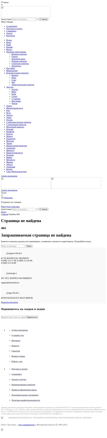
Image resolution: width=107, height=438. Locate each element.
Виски (9, 49)
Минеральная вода (14, 108)
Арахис (14, 89)
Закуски (9, 87)
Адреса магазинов (9, 176)
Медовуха (10, 160)
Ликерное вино (18, 59)
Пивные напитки (19, 61)
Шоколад (10, 150)
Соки (13, 80)
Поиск (29, 246)
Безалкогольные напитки (17, 73)
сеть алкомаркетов (26, 425)
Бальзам (9, 129)
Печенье (10, 155)
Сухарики (15, 99)
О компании (11, 26)
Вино (8, 42)
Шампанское (12, 71)
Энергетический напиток (22, 85)
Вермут (9, 136)
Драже (9, 143)
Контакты (10, 36)
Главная (4, 214)
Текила (9, 115)
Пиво (8, 45)
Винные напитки (19, 54)
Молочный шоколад (15, 127)
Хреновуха (16, 66)
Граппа (14, 56)
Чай (13, 82)
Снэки (14, 96)
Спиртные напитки (20, 63)
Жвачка (9, 162)
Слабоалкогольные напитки (18, 122)
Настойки (10, 68)
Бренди (9, 134)
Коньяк (9, 47)
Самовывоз (11, 31)
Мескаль (10, 141)
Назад (3, 212)
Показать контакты (9, 302)
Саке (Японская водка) (16, 171)
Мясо (13, 92)
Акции (9, 33)
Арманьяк (10, 167)
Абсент (9, 164)
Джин (8, 117)
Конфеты (10, 132)
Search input (6, 19)
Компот (14, 75)
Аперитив (10, 148)
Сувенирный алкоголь (16, 124)
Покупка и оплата (14, 29)
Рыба (13, 94)
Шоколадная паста (14, 153)
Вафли (9, 157)
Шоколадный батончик (16, 146)
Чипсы (14, 103)
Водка (9, 40)
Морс (13, 78)
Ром (8, 110)
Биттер (9, 169)
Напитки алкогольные (16, 52)
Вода (8, 113)
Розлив (9, 120)
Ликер (9, 106)
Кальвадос (11, 139)
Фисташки (16, 101)
